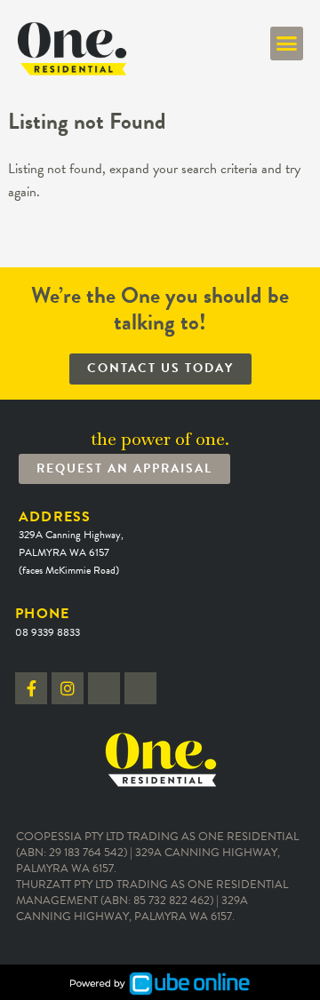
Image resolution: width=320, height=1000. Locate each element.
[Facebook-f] (31, 688)
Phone (47, 621)
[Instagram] (68, 688)
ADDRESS (71, 542)
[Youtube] (140, 688)
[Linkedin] (104, 688)
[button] (287, 43)
